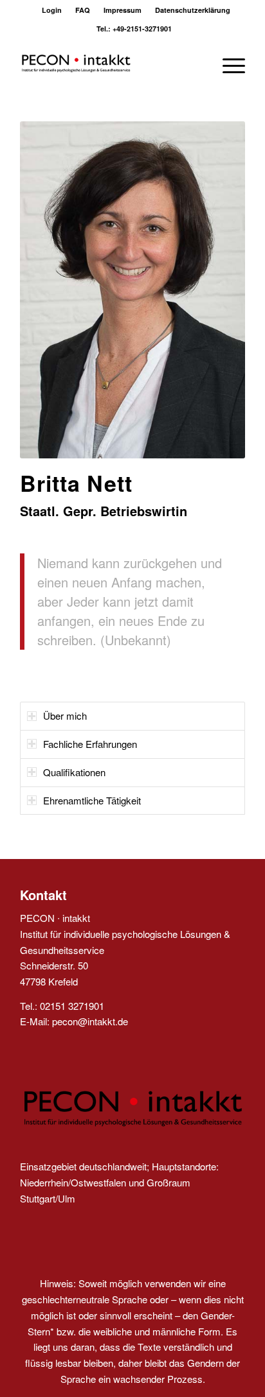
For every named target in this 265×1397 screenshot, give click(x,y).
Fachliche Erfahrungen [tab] (90, 744)
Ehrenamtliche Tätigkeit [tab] (92, 800)
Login (52, 10)
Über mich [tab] (65, 715)
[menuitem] (52, 9)
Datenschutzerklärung (192, 10)
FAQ (82, 10)
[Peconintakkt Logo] (110, 63)
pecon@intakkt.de (90, 1021)
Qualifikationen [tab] (74, 772)
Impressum (123, 10)
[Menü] (227, 63)
